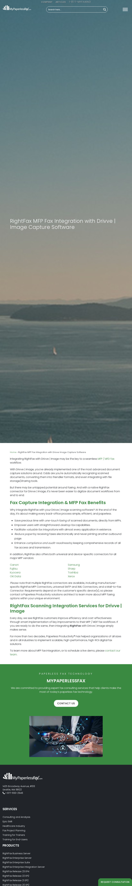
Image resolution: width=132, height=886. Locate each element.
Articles (61, 2)
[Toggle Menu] (125, 9)
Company (46, 2)
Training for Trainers (14, 835)
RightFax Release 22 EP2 (16, 875)
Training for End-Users (15, 839)
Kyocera (15, 572)
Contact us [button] (66, 703)
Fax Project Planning (14, 830)
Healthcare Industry (14, 826)
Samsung (74, 565)
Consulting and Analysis (16, 817)
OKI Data (15, 576)
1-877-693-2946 (80, 2)
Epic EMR (7, 821)
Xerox (71, 576)
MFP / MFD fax (106, 459)
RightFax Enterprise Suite (16, 862)
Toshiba (73, 572)
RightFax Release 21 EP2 (15, 880)
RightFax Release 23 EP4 (16, 871)
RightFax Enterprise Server (17, 858)
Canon (14, 565)
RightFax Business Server (16, 853)
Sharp (71, 569)
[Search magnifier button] (105, 9)
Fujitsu (14, 569)
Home (13, 452)
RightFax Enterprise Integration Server (24, 867)
